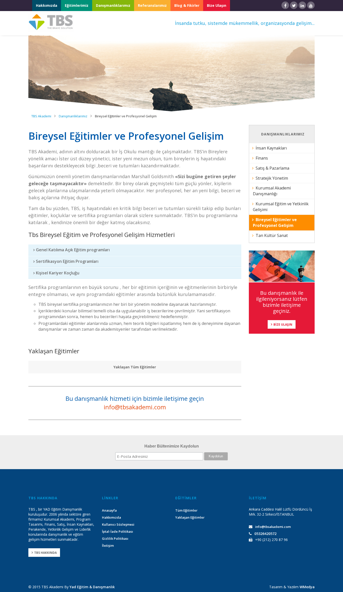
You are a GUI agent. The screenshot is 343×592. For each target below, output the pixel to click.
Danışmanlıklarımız (113, 5)
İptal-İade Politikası (117, 531)
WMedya (307, 586)
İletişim (108, 545)
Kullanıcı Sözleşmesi (118, 524)
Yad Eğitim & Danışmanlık (92, 586)
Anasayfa (109, 510)
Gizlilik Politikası (115, 538)
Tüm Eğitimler (186, 510)
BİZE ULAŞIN (282, 324)
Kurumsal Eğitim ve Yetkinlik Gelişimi (281, 206)
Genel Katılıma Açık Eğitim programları (73, 250)
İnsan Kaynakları (271, 148)
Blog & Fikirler (186, 5)
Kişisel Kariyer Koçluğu (57, 273)
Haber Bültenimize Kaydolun (171, 446)
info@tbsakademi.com (135, 407)
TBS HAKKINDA (45, 553)
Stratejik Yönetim (272, 178)
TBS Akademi (41, 116)
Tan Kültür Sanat (272, 235)
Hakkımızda (46, 5)
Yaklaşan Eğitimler (190, 517)
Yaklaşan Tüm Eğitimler (134, 367)
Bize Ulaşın (216, 5)
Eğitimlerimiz (76, 5)
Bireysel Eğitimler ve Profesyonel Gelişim (126, 116)
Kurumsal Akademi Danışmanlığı (272, 190)
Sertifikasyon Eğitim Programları (67, 261)
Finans (262, 158)
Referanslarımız (152, 5)
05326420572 (265, 533)
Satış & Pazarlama (272, 168)
